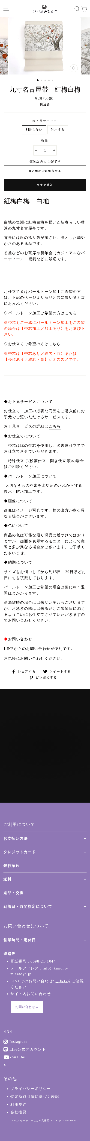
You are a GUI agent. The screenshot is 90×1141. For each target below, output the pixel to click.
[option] (45, 46)
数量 (44, 140)
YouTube (16, 1057)
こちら (71, 313)
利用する (57, 129)
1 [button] (38, 80)
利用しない (34, 129)
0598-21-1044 (43, 961)
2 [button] (42, 81)
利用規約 (18, 1104)
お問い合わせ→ (26, 1007)
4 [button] (49, 81)
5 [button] (53, 81)
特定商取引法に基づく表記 (34, 1097)
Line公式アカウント (27, 1049)
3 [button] (46, 81)
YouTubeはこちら (47, 764)
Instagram (17, 1042)
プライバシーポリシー (30, 1089)
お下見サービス (44, 121)
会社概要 (18, 1112)
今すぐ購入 (45, 184)
